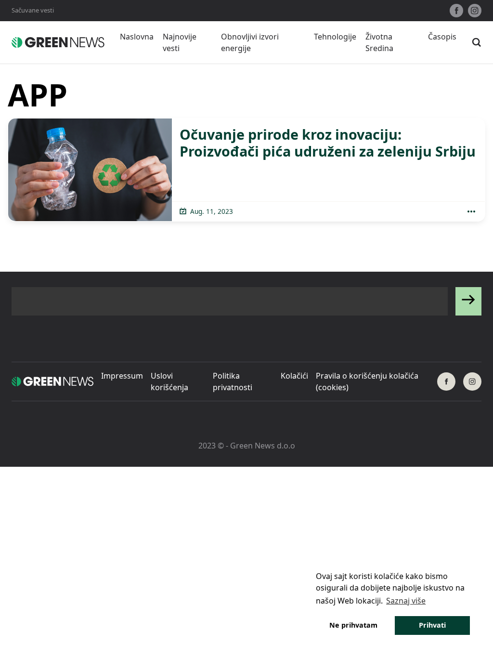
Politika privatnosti (232, 381)
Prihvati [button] (432, 625)
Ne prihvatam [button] (353, 625)
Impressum (122, 375)
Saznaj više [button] (406, 600)
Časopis (442, 36)
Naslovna (137, 36)
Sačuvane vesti (33, 10)
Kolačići (294, 375)
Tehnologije (335, 36)
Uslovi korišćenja (169, 381)
